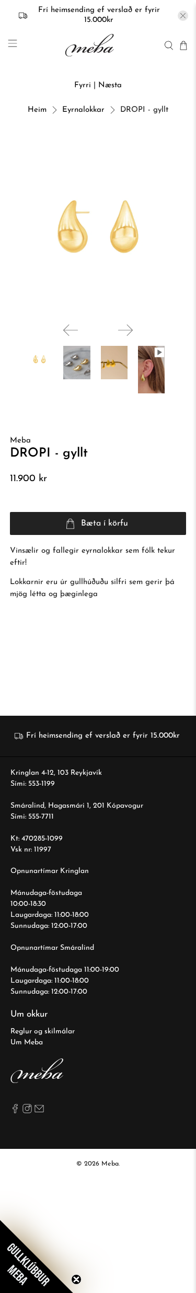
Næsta (110, 85)
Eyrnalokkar (83, 110)
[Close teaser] (76, 1279)
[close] (183, 15)
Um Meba (26, 1042)
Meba (20, 441)
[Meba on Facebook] (15, 1111)
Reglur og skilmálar (42, 1031)
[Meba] (90, 45)
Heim (37, 110)
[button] (36, 1256)
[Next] (125, 330)
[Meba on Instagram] (27, 1111)
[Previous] (70, 330)
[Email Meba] (39, 1111)
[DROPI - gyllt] (98, 226)
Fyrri (82, 85)
